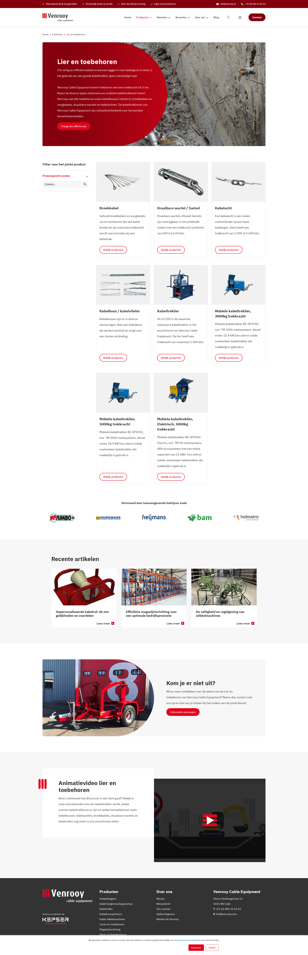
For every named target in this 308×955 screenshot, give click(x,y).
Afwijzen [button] (212, 947)
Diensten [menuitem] (162, 17)
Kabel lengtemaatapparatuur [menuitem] (116, 903)
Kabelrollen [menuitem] (106, 908)
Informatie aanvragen (183, 712)
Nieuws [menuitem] (160, 898)
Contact (257, 17)
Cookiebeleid (194, 940)
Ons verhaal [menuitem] (163, 908)
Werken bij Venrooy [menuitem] (167, 919)
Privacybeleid (179, 940)
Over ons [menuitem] (200, 17)
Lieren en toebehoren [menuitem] (111, 924)
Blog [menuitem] (216, 17)
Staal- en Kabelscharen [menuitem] (112, 934)
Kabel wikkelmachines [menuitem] (112, 919)
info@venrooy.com (226, 914)
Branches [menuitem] (181, 17)
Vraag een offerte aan (73, 126)
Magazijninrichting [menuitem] (109, 929)
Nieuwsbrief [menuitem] (163, 903)
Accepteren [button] (196, 947)
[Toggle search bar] (228, 17)
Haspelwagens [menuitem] (107, 898)
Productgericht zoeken (56, 176)
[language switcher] (240, 17)
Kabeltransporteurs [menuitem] (110, 914)
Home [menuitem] (127, 17)
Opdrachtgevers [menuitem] (165, 914)
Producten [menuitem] (142, 17)
